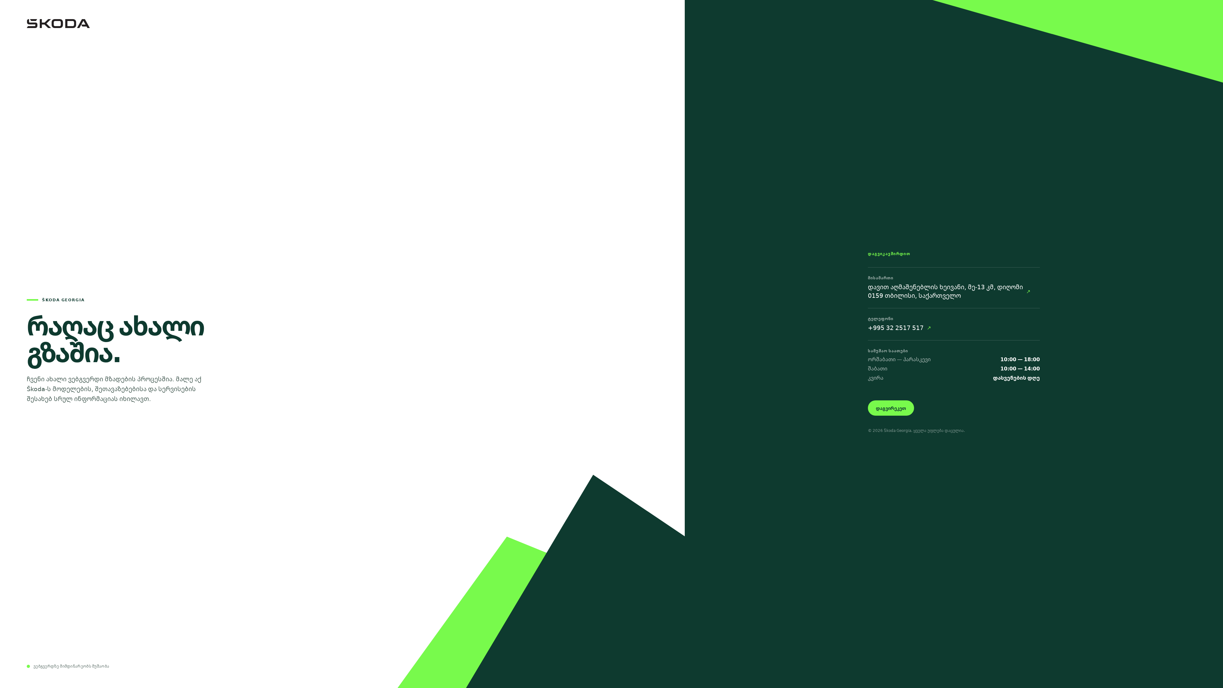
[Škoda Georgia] (342, 23)
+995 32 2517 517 (896, 328)
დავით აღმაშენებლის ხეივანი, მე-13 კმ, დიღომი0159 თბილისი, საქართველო (945, 291)
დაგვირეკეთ (891, 408)
